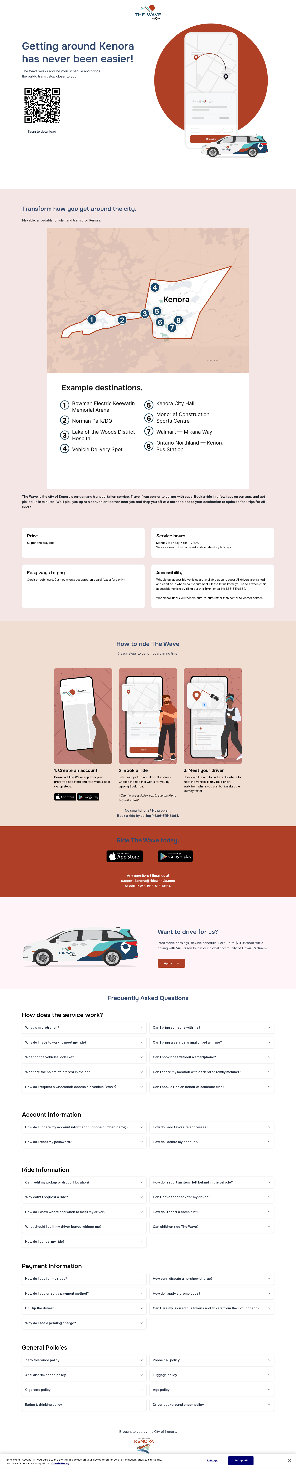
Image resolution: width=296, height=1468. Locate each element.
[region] (148, 1461)
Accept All (241, 1460)
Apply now (171, 963)
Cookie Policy (60, 1463)
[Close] (289, 1460)
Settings (212, 1460)
